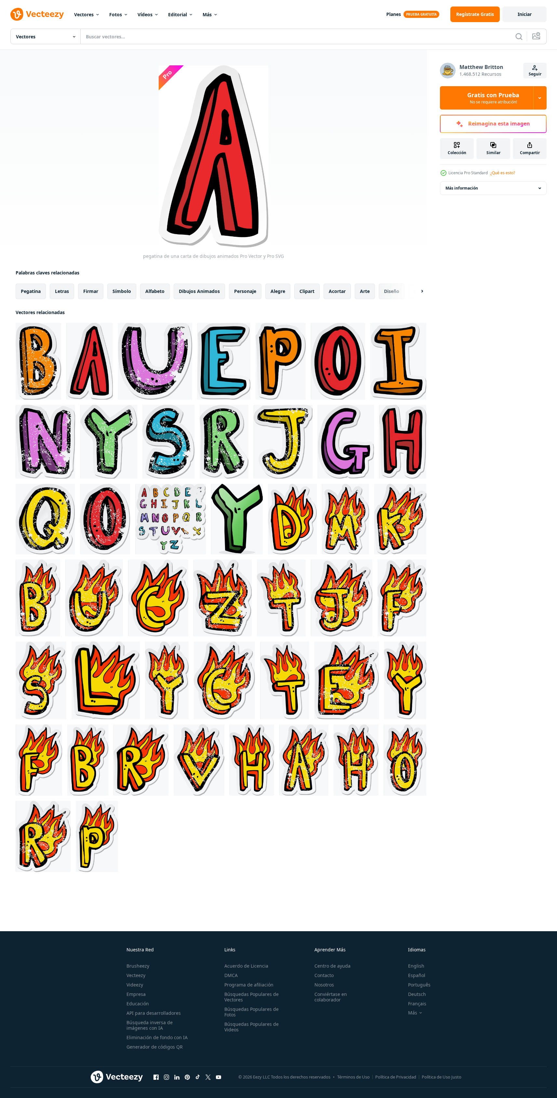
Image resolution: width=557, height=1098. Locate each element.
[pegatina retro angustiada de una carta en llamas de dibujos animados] (345, 519)
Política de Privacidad (395, 1077)
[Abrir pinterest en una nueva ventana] (187, 1076)
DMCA (231, 975)
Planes (393, 14)
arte (365, 291)
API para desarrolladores (153, 1013)
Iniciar (525, 14)
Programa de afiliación (248, 985)
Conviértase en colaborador (330, 997)
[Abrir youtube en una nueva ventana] (218, 1076)
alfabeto (155, 291)
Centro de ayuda (332, 966)
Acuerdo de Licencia (246, 966)
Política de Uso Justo (441, 1077)
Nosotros (324, 985)
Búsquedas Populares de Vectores (251, 997)
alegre (278, 291)
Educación (137, 1003)
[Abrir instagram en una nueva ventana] (166, 1076)
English (416, 966)
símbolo (122, 291)
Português (419, 985)
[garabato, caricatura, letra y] (237, 519)
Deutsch (417, 994)
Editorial (177, 14)
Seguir (535, 74)
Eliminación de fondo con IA (157, 1037)
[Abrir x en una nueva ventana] (208, 1076)
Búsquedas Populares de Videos (251, 1027)
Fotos (115, 14)
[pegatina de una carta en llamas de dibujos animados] (292, 519)
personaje (245, 291)
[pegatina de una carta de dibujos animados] (89, 361)
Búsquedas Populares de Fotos (251, 1012)
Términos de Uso (353, 1077)
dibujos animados (199, 291)
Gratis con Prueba (493, 98)
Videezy (134, 985)
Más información (461, 188)
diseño (391, 291)
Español (416, 975)
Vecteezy (135, 975)
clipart (306, 291)
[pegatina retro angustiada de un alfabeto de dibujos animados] (170, 519)
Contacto (324, 975)
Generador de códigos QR (154, 1047)
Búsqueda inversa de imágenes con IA (149, 1025)
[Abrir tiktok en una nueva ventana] (197, 1076)
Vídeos (145, 14)
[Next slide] (416, 291)
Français (417, 1003)
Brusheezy (137, 966)
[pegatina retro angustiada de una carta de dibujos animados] (38, 361)
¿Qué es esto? (502, 173)
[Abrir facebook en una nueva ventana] (156, 1076)
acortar (337, 291)
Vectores (84, 14)
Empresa (136, 994)
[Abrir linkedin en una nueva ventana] (176, 1076)
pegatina (31, 291)
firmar (90, 291)
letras (62, 291)
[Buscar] (519, 36)
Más (207, 14)
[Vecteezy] (37, 14)
